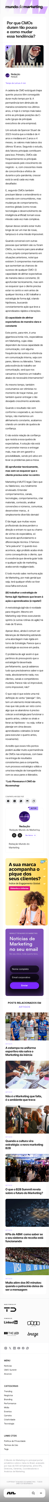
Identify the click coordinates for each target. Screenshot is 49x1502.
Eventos (8, 1411)
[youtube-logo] (18, 1348)
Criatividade (9, 1419)
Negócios (8, 1395)
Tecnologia (9, 1423)
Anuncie (8, 1374)
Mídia (6, 1407)
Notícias (8, 1366)
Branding (8, 1399)
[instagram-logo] (5, 1348)
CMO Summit (10, 1370)
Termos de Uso (11, 1445)
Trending (8, 1391)
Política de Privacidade (14, 1441)
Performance (10, 1403)
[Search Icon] (33, 1493)
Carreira (8, 1415)
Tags (6, 1449)
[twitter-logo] (10, 1348)
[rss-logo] (23, 1348)
